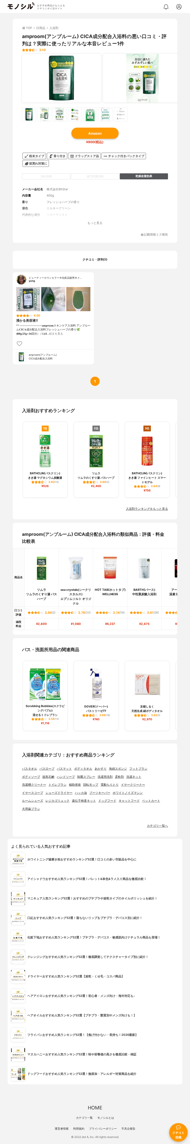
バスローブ (46, 768)
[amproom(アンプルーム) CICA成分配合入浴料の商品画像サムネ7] (121, 114)
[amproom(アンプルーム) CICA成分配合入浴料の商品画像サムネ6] (105, 114)
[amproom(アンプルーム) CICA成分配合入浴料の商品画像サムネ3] (59, 114)
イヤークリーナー (133, 784)
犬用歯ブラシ (31, 809)
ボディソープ (31, 777)
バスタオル (29, 768)
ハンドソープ (66, 777)
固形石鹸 (48, 777)
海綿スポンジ (118, 768)
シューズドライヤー (59, 793)
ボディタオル (83, 768)
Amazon (95, 133)
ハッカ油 (81, 793)
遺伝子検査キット (84, 800)
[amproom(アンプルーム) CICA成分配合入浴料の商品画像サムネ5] (90, 114)
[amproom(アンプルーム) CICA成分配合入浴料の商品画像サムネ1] (29, 114)
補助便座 (75, 784)
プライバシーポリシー (103, 1128)
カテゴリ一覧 (84, 1117)
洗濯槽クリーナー (34, 784)
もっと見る (94, 223)
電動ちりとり (110, 784)
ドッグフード (107, 800)
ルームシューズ (32, 800)
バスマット (64, 768)
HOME (95, 1108)
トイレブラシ (57, 784)
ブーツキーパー (99, 793)
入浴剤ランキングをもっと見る (147, 509)
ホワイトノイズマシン (128, 793)
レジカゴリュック (57, 800)
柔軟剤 (119, 777)
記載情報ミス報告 (156, 234)
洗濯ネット (133, 777)
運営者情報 (62, 1128)
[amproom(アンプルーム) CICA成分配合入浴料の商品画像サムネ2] (44, 114)
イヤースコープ (32, 793)
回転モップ (90, 784)
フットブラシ (138, 768)
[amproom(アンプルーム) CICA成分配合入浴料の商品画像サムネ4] (75, 114)
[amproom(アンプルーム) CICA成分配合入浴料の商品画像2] (142, 78)
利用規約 (78, 1128)
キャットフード (129, 800)
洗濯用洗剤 (105, 777)
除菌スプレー (86, 777)
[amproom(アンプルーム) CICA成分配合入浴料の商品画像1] (61, 78)
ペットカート (151, 800)
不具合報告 (128, 1128)
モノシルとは (105, 1117)
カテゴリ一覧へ (157, 825)
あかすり (101, 768)
